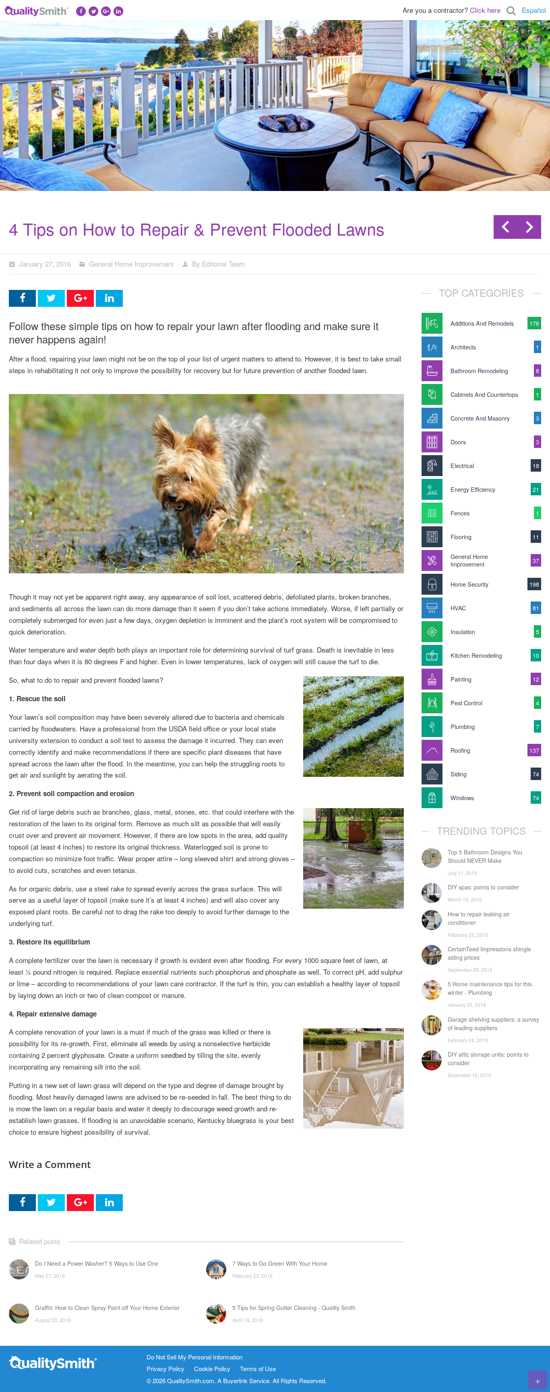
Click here (485, 10)
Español (534, 10)
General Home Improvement (131, 264)
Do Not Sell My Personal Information (194, 1357)
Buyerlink (235, 1380)
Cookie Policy (212, 1368)
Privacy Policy (165, 1368)
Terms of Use (258, 1368)
